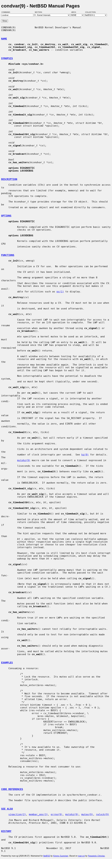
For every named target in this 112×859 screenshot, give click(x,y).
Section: (39, 12)
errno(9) (56, 814)
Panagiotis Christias (96, 856)
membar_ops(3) (38, 814)
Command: (6, 12)
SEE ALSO (7, 808)
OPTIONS (6, 215)
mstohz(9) (23, 460)
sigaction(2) (17, 814)
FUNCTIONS (7, 255)
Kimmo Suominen (60, 856)
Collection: (90, 12)
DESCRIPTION (9, 179)
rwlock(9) (102, 814)
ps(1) (60, 291)
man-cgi (81, 856)
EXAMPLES (7, 662)
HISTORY (6, 831)
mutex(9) (87, 814)
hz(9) (85, 454)
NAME (4, 38)
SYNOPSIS (7, 58)
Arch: (75, 12)
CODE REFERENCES (12, 789)
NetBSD (46, 856)
